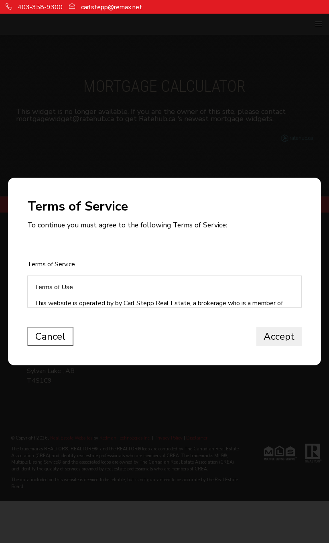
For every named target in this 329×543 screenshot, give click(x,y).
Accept (279, 336)
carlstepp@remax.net (110, 7)
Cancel (50, 336)
